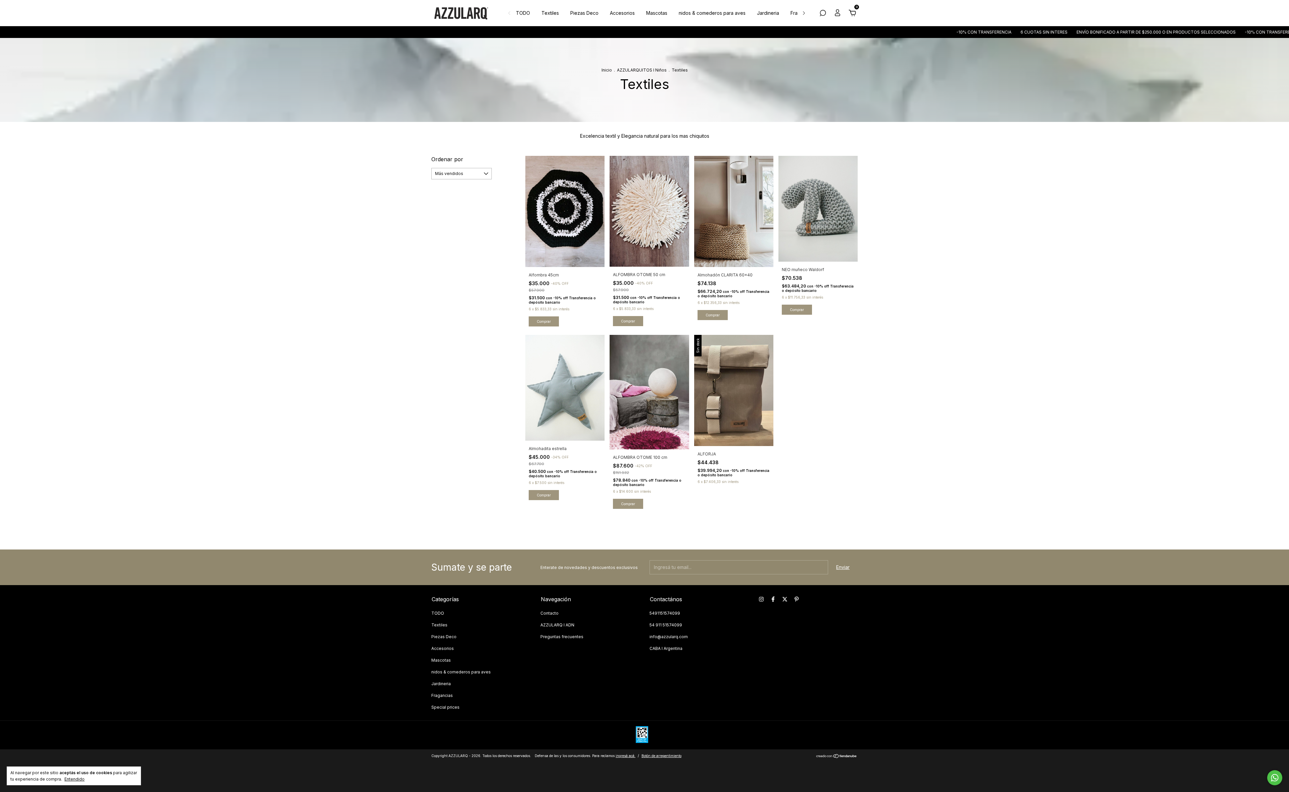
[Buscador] (822, 14)
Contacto (549, 613)
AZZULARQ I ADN (557, 624)
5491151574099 (665, 613)
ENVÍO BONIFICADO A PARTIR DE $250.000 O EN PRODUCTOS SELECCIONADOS (1082, 32)
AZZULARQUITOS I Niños (642, 70)
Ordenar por (447, 159)
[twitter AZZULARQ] (784, 599)
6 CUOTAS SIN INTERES (970, 32)
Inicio (607, 70)
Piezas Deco (584, 13)
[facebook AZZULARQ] (773, 599)
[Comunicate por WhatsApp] (1274, 777)
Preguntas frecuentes (561, 636)
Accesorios (622, 13)
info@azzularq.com (669, 636)
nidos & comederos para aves (712, 13)
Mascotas (656, 13)
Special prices (445, 707)
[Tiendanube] (837, 756)
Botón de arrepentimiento (661, 756)
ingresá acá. (625, 756)
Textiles (550, 13)
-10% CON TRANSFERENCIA (910, 32)
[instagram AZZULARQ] (761, 599)
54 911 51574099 (666, 624)
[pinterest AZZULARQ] (796, 599)
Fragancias (442, 695)
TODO (523, 13)
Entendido (74, 779)
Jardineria (768, 13)
